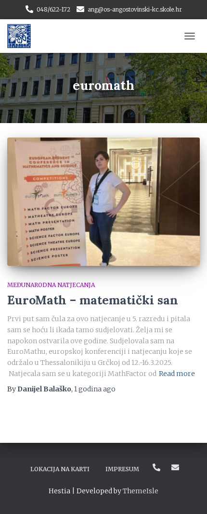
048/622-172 (53, 9)
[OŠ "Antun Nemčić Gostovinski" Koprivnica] (22, 36)
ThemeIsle (140, 491)
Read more (177, 373)
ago (95, 389)
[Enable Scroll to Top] (188, 495)
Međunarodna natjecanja (51, 284)
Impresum (122, 469)
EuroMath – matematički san (92, 300)
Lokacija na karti (60, 469)
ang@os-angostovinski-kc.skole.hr (135, 9)
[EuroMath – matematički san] (103, 202)
